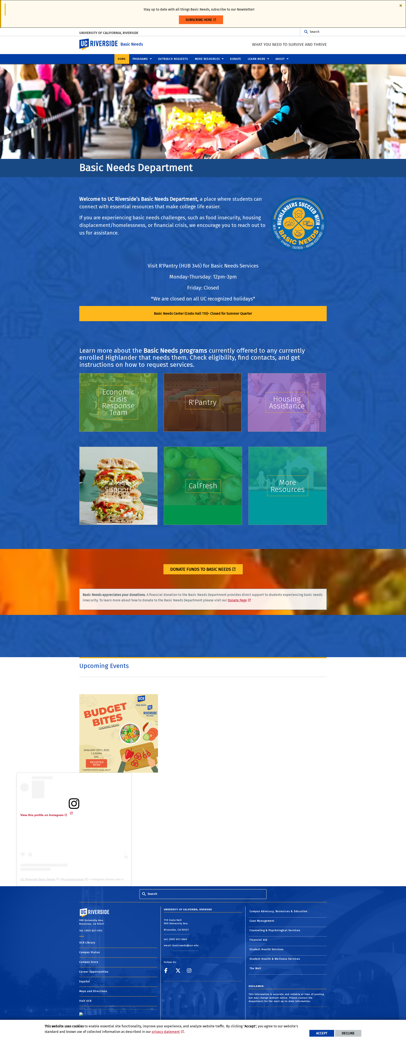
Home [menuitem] (122, 58)
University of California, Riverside (108, 33)
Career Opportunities (93, 971)
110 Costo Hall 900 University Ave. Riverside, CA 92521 (177, 925)
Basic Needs (132, 44)
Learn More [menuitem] (256, 58)
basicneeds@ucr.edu (186, 945)
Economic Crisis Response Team (118, 402)
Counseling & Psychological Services (275, 930)
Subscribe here (199, 20)
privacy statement (166, 1032)
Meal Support (118, 486)
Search (314, 32)
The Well (256, 968)
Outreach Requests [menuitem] (173, 58)
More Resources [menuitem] (207, 58)
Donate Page (237, 600)
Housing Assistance (287, 402)
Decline (348, 1033)
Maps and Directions (93, 991)
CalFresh (203, 485)
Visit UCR (85, 1000)
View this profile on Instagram (41, 815)
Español (84, 981)
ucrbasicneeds (74, 879)
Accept (321, 1033)
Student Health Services (267, 949)
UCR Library (87, 942)
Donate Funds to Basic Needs (200, 569)
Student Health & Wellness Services (275, 958)
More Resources (287, 486)
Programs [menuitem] (140, 58)
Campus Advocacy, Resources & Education (279, 911)
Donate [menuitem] (235, 58)
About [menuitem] (280, 58)
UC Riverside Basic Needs (37, 879)
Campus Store (88, 962)
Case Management (262, 920)
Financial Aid (258, 939)
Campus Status (89, 952)
